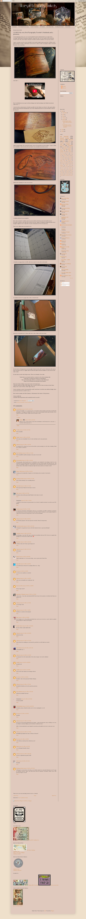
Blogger (52, 910)
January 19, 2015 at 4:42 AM (27, 460)
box (70, 154)
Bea (17, 739)
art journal (64, 136)
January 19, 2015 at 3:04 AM (25, 444)
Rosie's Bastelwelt (65, 211)
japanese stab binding (64, 161)
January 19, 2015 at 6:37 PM (25, 602)
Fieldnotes (61, 166)
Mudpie (17, 437)
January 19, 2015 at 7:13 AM (25, 509)
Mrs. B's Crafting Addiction (64, 205)
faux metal (62, 153)
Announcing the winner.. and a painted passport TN (67, 122)
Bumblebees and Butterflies (64, 218)
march (71, 171)
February (64, 117)
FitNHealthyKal (19, 706)
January (64, 119)
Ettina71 (18, 556)
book (61, 144)
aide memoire (69, 167)
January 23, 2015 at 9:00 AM (27, 691)
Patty (17, 493)
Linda (17, 761)
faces (69, 141)
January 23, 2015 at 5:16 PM (23, 739)
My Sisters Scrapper (65, 231)
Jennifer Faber (19, 625)
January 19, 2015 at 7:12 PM (25, 610)
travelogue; (67, 164)
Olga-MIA (18, 563)
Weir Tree (63, 167)
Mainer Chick (19, 471)
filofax (72, 170)
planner (69, 149)
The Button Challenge (31, 850)
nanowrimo (65, 155)
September (65, 112)
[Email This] (28, 400)
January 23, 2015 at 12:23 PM (28, 706)
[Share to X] (31, 400)
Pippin (17, 746)
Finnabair (63, 229)
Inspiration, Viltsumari (20, 594)
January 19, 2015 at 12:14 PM (25, 556)
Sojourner (63, 243)
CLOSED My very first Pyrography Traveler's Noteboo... (67, 126)
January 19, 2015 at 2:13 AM (25, 429)
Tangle (72, 166)
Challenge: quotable (17, 853)
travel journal (63, 149)
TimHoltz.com (64, 214)
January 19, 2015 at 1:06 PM (26, 563)
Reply (17, 415)
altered (70, 140)
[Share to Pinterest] (33, 400)
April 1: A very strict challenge (19, 852)
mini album (68, 150)
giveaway (18, 402)
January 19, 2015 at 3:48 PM (25, 578)
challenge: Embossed (17, 870)
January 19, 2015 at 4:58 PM (31, 594)
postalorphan (19, 409)
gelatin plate (62, 160)
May (63, 116)
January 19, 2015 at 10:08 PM (27, 625)
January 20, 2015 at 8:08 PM (25, 662)
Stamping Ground (65, 201)
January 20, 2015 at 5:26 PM (25, 655)
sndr (45, 910)
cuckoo (64, 170)
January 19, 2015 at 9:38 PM (24, 617)
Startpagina (14, 26)
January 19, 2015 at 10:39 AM (26, 533)
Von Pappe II (63, 253)
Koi (17, 571)
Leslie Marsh (64, 266)
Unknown (18, 444)
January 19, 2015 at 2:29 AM (25, 437)
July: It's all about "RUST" (18, 905)
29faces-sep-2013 (67, 148)
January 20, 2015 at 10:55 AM (27, 647)
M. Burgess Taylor (20, 478)
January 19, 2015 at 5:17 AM (29, 478)
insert (67, 153)
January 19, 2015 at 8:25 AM (29, 526)
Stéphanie (18, 541)
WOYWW (62, 145)
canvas (61, 159)
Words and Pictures (65, 237)
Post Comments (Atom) (23, 797)
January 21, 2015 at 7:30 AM (25, 684)
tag (67, 154)
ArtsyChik (18, 485)
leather (67, 171)
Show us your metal (54, 885)
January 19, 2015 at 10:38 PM (25, 633)
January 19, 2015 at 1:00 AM (30, 419)
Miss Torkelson (19, 453)
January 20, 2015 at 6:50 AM (25, 640)
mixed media (64, 138)
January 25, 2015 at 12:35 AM (29, 768)
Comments (64, 285)
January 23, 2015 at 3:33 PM (25, 731)
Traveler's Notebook (34, 26)
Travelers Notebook (28, 402)
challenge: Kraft (16, 869)
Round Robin (67, 26)
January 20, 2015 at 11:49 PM (25, 669)
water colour (68, 165)
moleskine (68, 172)
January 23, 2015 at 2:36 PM (23, 713)
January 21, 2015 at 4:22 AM (23, 677)
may (64, 172)
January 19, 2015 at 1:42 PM (23, 571)
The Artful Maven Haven (66, 234)
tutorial (61, 150)
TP (69, 166)
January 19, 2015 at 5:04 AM (27, 471)
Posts (63, 282)
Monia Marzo (19, 647)
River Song (66, 166)
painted (71, 161)
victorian (69, 151)
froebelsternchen (19, 526)
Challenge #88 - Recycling (33, 885)
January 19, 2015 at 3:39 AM (28, 453)
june (61, 171)
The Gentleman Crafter (66, 275)
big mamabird (19, 460)
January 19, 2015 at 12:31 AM (27, 409)
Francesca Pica (19, 585)
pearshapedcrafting (65, 208)
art (64, 141)
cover (70, 159)
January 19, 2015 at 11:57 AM (25, 549)
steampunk (70, 145)
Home (35, 795)
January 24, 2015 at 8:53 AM (24, 761)
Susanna (18, 509)
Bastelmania (64, 256)
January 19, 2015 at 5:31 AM (26, 485)
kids (64, 171)
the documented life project (68, 175)
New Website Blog (50, 26)
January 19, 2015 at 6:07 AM (24, 493)
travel (61, 164)
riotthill (17, 662)
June (63, 114)
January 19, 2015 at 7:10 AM (26, 500)
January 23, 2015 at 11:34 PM (24, 746)
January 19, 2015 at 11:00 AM (26, 541)
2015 (63, 111)
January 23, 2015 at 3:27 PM (25, 720)
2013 (63, 131)
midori (70, 146)
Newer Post (16, 795)
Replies (19, 417)
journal (62, 140)
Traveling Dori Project (59, 26)
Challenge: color (16, 851)
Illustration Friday (65, 250)
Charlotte (18, 533)
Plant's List (63, 240)
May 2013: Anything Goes (34, 840)
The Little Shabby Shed (66, 272)
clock (61, 170)
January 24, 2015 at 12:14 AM (25, 753)
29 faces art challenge (66, 263)
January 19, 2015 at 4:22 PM (28, 585)
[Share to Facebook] (32, 400)
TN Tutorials (42, 26)
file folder (68, 170)
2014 (63, 129)
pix (17, 677)
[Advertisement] (66, 48)
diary (61, 155)
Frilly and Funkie (64, 269)
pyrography (22, 402)
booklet (68, 144)
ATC (61, 148)
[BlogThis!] (30, 400)
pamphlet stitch (63, 151)
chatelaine (66, 159)
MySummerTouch (19, 768)
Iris (17, 713)
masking (61, 172)
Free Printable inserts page (23, 26)
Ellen (17, 617)
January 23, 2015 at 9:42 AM (26, 698)
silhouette (61, 175)
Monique (21, 419)
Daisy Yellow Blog (65, 198)
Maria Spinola (19, 691)
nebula (72, 172)
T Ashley (18, 429)
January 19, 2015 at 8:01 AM (25, 518)
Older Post (54, 795)
